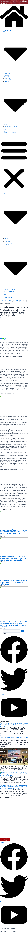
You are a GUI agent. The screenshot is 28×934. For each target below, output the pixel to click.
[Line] (3, 339)
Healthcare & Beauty (8, 79)
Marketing (6, 75)
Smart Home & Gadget (9, 127)
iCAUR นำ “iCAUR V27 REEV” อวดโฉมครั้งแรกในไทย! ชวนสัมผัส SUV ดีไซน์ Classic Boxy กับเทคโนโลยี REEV (14, 582)
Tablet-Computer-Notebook (10, 126)
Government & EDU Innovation (9, 132)
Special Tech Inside (7, 30)
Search (1, 631)
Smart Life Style (7, 300)
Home (1, 300)
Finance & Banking (8, 76)
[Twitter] (5, 339)
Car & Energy (7, 78)
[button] (14, 164)
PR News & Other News (8, 134)
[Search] (22, 631)
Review (4, 129)
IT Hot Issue (7, 73)
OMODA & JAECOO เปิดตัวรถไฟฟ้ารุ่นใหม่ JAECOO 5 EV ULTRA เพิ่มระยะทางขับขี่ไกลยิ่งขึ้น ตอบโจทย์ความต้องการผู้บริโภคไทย (13, 558)
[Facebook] (1, 339)
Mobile (5, 124)
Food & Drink (7, 81)
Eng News (5, 131)
